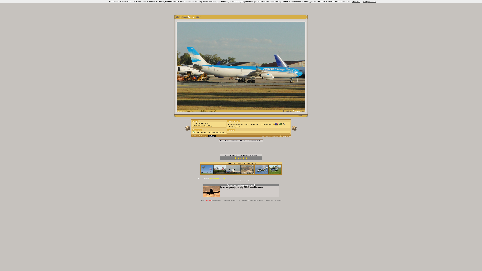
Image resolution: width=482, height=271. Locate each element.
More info (356, 2)
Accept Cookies (369, 2)
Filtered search (287, 136)
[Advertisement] (241, 6)
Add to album (265, 136)
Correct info (275, 136)
